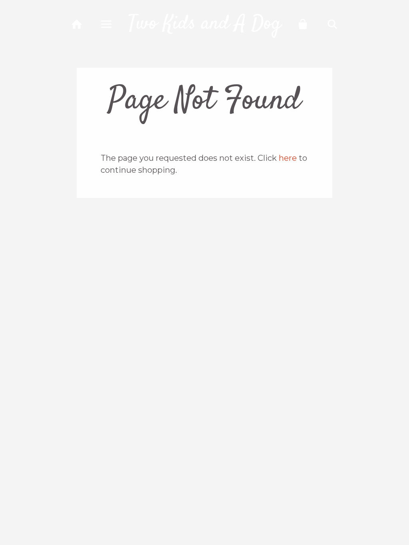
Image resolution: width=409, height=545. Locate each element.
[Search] (332, 24)
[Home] (77, 24)
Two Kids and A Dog (204, 24)
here (288, 158)
